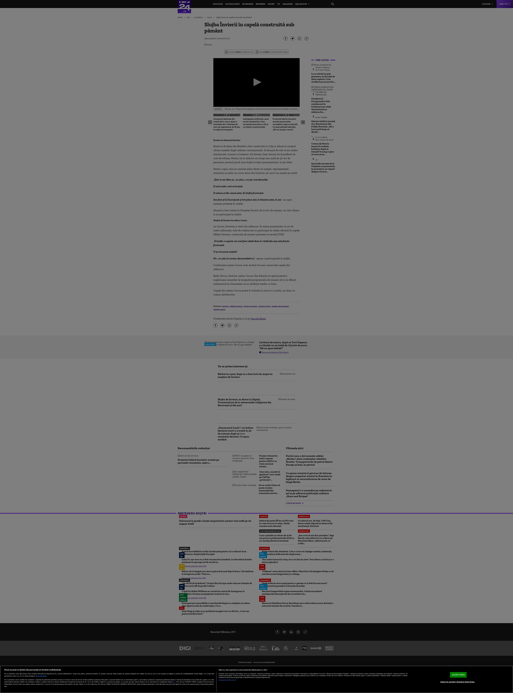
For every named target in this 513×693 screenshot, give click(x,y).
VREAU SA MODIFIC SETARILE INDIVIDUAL (457, 682)
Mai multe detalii (41, 676)
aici (174, 682)
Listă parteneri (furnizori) (227, 680)
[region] (256, 679)
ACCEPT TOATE (458, 675)
